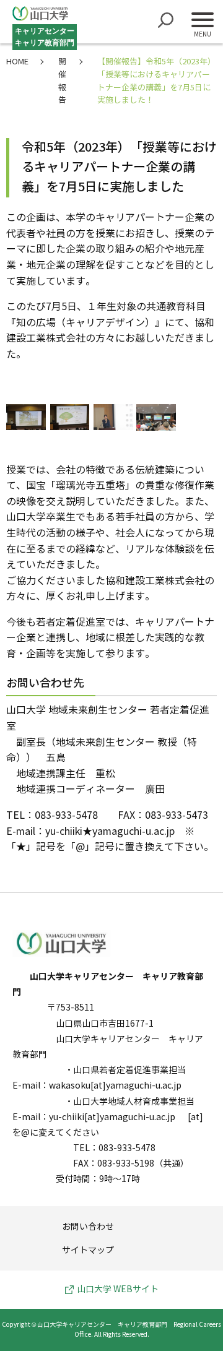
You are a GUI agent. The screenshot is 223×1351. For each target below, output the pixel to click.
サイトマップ (88, 1250)
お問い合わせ (88, 1227)
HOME (17, 62)
